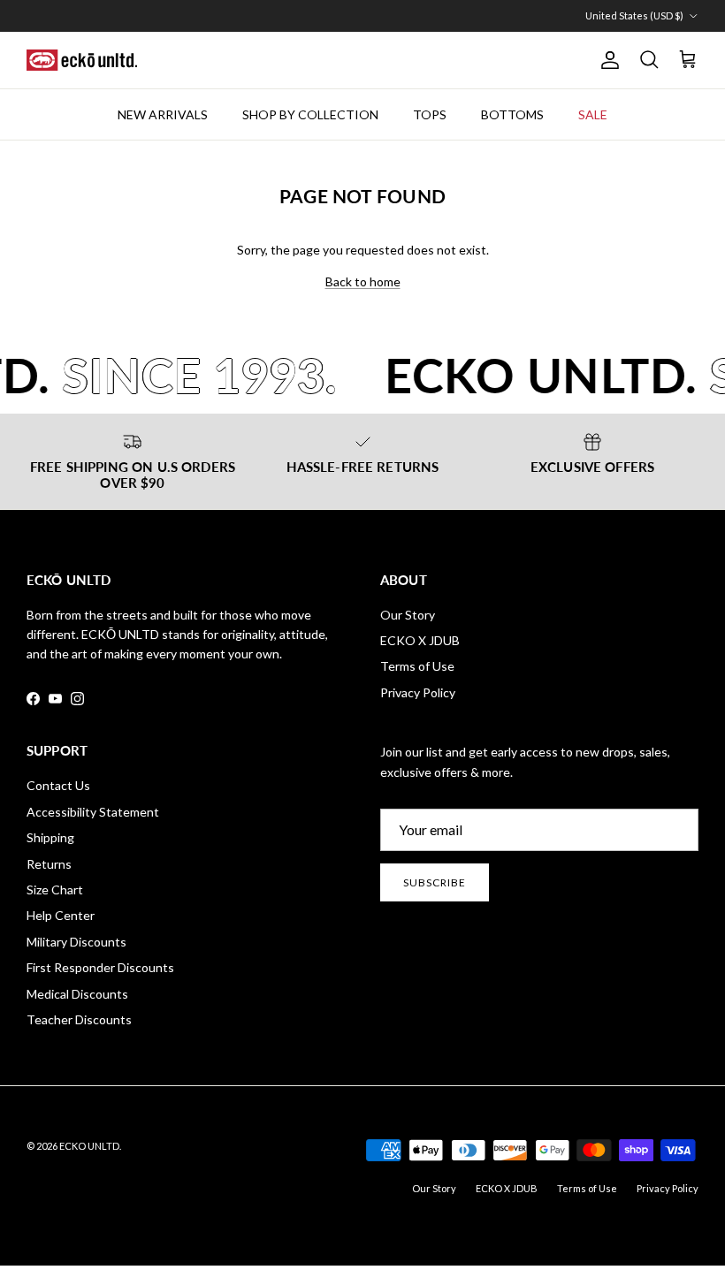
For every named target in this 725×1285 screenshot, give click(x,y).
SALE (592, 114)
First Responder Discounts (100, 967)
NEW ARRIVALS (163, 114)
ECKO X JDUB (420, 640)
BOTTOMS (512, 114)
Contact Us (58, 785)
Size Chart (55, 889)
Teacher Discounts (79, 1019)
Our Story (407, 614)
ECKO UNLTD (89, 1146)
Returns (49, 863)
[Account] (606, 60)
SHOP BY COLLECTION (310, 114)
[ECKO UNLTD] (82, 60)
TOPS (429, 114)
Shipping (50, 837)
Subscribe (434, 882)
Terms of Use (417, 665)
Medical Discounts (77, 993)
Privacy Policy (417, 692)
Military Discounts (76, 941)
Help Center (61, 915)
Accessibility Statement (93, 811)
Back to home (363, 281)
